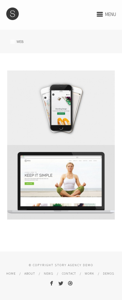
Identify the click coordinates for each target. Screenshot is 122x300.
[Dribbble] (70, 283)
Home (11, 274)
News (48, 274)
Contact (69, 274)
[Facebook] (51, 283)
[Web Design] (61, 182)
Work (89, 274)
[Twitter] (61, 283)
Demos (108, 274)
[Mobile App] (61, 107)
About (29, 274)
